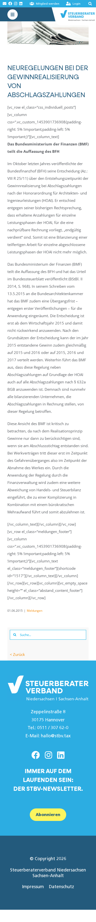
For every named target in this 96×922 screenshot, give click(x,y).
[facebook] (36, 755)
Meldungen (34, 611)
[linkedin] (60, 755)
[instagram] (48, 755)
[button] (89, 3)
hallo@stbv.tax (56, 736)
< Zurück (17, 654)
